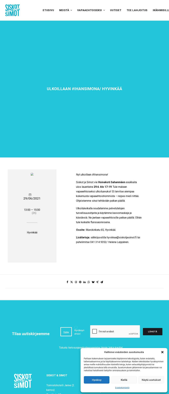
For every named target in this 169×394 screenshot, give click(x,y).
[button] (162, 352)
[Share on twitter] (72, 282)
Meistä (64, 10)
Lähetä (152, 331)
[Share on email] (102, 282)
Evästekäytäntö (122, 388)
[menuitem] (48, 10)
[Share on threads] (76, 282)
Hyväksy (96, 379)
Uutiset (115, 10)
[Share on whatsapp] (89, 282)
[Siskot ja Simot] (12, 10)
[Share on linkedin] (84, 282)
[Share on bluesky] (93, 282)
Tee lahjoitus (137, 10)
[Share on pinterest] (80, 282)
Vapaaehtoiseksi (89, 10)
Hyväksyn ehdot (79, 332)
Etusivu (48, 10)
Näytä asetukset (151, 379)
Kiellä (124, 379)
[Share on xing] (97, 282)
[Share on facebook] (67, 282)
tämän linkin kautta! (112, 347)
